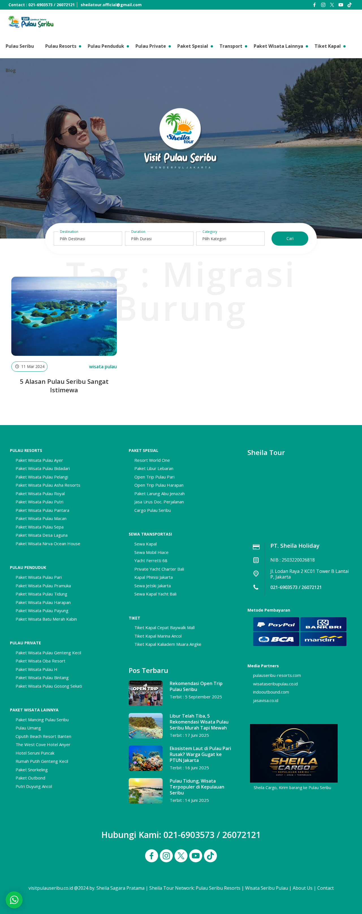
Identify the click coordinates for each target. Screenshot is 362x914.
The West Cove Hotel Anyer (43, 744)
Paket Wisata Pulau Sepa (40, 527)
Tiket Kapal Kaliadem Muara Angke (167, 644)
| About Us (301, 888)
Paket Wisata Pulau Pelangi (42, 477)
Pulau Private (150, 46)
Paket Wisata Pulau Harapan (43, 602)
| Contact (324, 888)
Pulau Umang (28, 728)
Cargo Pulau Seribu (152, 510)
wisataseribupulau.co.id (275, 683)
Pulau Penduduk (106, 46)
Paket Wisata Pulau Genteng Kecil (48, 652)
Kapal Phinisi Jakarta (153, 577)
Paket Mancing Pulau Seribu (42, 719)
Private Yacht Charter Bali (159, 569)
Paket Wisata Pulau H (36, 669)
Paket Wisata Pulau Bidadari (43, 468)
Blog (11, 70)
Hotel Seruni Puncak (35, 753)
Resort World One (152, 460)
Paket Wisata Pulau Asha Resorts (48, 485)
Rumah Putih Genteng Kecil (42, 761)
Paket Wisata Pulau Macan (41, 518)
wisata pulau (103, 366)
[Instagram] (323, 5)
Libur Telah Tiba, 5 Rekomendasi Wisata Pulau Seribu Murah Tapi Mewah (199, 722)
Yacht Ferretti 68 (150, 560)
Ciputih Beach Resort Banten (43, 736)
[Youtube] (341, 5)
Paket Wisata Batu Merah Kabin (46, 619)
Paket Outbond (30, 778)
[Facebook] (314, 5)
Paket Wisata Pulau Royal (40, 493)
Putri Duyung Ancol (34, 786)
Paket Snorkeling (32, 769)
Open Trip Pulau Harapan (159, 485)
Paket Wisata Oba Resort (40, 661)
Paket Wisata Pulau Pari (39, 577)
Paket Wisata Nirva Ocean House (48, 543)
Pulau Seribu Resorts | (220, 888)
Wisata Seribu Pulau (266, 888)
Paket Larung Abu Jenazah (159, 493)
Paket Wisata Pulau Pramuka (43, 585)
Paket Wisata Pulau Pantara (42, 510)
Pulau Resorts (60, 46)
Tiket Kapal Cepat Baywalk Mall (164, 627)
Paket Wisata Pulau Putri (39, 501)
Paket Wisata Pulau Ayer (39, 460)
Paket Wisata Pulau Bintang (42, 677)
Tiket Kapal (327, 46)
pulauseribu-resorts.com (277, 675)
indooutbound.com (271, 692)
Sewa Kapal (145, 544)
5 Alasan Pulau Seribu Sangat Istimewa (64, 385)
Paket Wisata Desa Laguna (42, 535)
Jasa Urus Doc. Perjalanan (159, 501)
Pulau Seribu (20, 46)
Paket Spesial (192, 46)
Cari (290, 238)
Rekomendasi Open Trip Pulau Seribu (196, 686)
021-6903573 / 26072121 (296, 587)
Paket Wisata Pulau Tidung (41, 594)
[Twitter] (332, 5)
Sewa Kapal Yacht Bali (155, 594)
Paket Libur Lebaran (153, 468)
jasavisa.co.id (265, 700)
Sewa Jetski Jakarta (152, 585)
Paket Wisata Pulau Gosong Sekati (49, 686)
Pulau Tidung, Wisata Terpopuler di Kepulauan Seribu (197, 787)
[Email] (350, 5)
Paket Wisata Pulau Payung (42, 610)
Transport (230, 46)
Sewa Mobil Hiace (151, 552)
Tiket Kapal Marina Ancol (158, 636)
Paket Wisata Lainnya (278, 46)
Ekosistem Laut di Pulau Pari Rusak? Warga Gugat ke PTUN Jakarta (200, 754)
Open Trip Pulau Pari (154, 477)
